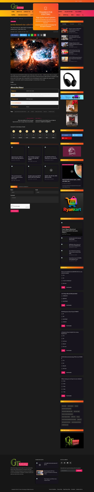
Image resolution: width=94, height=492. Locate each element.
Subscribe (79, 470)
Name (12, 189)
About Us (19, 11)
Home (13, 11)
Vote (63, 287)
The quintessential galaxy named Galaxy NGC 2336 (17, 177)
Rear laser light (76, 411)
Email (36, 189)
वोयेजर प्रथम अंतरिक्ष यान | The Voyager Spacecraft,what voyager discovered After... (23, 121)
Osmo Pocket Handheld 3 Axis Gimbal (69, 419)
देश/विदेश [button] (13, 15)
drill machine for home (66, 422)
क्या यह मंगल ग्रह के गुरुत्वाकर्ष (66, 408)
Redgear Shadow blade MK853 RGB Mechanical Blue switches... (75, 44)
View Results (68, 287)
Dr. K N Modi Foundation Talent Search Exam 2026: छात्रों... (75, 252)
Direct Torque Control (66, 416)
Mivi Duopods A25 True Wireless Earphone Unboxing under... (50, 472)
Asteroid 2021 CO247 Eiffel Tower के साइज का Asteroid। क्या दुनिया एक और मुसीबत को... (45, 121)
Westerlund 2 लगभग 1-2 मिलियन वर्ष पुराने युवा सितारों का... (18, 157)
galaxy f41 (79, 419)
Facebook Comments (23, 186)
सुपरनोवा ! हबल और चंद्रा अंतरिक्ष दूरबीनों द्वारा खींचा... (51, 176)
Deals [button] (78, 15)
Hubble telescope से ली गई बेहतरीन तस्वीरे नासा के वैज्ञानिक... (34, 176)
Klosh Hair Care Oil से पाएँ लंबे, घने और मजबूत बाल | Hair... (75, 258)
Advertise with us (79, 489)
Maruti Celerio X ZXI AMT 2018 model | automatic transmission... (75, 30)
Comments (14, 186)
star (28, 111)
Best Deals (64, 406)
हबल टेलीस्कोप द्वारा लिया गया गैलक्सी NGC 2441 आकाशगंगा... (51, 157)
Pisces (78, 416)
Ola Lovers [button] (78, 11)
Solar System (15, 18)
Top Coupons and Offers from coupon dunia (50, 479)
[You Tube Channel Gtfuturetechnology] (72, 440)
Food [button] (58, 15)
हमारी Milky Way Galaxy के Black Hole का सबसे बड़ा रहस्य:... (75, 245)
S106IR (32, 111)
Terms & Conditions (52, 489)
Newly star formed (38, 111)
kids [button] (72, 15)
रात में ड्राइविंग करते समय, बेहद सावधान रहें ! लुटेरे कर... (50, 464)
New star (45, 111)
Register (80, 1)
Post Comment (15, 210)
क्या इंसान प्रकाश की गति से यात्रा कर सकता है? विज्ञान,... (75, 239)
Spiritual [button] (66, 15)
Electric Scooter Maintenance (67, 414)
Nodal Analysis (70, 406)
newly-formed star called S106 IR (20, 111)
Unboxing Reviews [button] (23, 15)
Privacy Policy (59, 489)
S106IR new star (51, 111)
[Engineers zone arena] (71, 151)
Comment (13, 195)
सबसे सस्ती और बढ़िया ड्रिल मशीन (67, 411)
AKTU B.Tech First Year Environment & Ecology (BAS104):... (74, 51)
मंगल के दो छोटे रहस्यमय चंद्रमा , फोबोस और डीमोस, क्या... (71, 180)
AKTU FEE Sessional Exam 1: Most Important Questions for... (75, 59)
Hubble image (21, 18)
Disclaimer (73, 489)
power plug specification (76, 422)
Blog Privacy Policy (66, 489)
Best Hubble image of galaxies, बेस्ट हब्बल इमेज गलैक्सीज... (33, 158)
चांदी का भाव (73, 416)
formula (76, 406)
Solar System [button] (69, 11)
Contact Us (27, 11)
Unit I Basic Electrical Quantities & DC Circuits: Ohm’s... (75, 37)
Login (76, 1)
